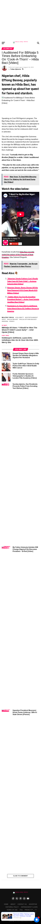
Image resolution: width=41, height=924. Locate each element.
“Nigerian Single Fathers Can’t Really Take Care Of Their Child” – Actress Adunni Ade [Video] (22, 281)
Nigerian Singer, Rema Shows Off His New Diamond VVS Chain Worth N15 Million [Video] (22, 290)
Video (12, 321)
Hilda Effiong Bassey (28, 319)
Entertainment (32, 317)
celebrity (20, 317)
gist (4, 319)
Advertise (33, 904)
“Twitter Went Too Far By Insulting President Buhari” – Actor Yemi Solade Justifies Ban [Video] (23, 299)
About (12, 904)
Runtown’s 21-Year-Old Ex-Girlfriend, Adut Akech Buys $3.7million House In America (23, 308)
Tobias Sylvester (15, 69)
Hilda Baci (22, 84)
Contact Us (22, 904)
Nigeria (5, 321)
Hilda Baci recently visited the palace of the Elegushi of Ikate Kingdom (18, 254)
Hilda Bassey (13, 319)
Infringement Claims (29, 907)
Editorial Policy (12, 907)
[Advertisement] (20, 20)
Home (6, 904)
